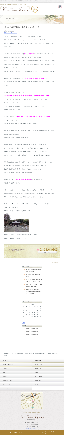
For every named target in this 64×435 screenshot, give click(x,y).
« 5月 (23, 323)
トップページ (5, 360)
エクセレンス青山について (8, 364)
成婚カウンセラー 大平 (32, 328)
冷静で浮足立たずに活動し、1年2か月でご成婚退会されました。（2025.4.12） (34, 291)
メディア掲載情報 (38, 376)
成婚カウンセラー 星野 (32, 334)
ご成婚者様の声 (38, 360)
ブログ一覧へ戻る (55, 262)
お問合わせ (37, 384)
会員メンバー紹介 (6, 384)
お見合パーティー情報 (7, 380)
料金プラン (5, 372)
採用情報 (36, 372)
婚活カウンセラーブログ (10, 33)
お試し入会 (5, 376)
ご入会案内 (5, 368)
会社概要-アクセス (38, 368)
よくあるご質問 (38, 380)
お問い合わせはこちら (32, 428)
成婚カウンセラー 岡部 (32, 331)
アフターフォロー (38, 364)
